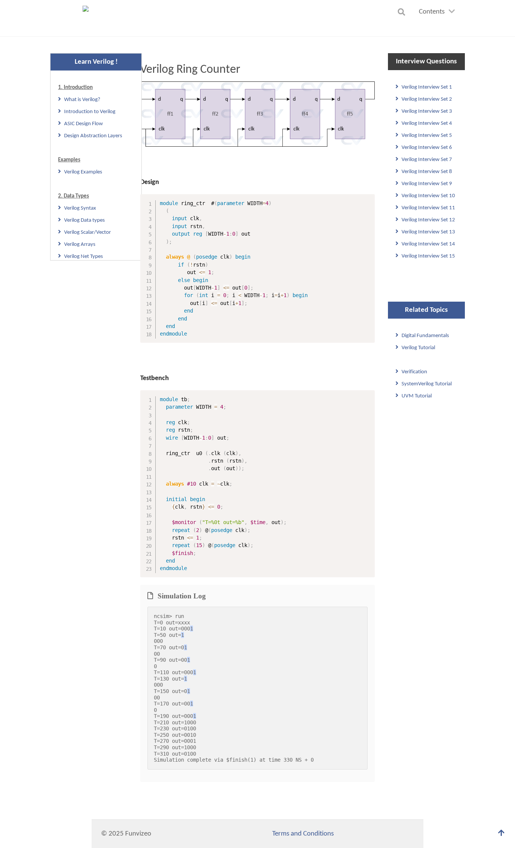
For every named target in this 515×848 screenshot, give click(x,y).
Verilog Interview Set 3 (427, 111)
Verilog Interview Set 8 (427, 172)
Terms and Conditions (303, 833)
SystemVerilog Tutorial (427, 384)
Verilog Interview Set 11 (428, 208)
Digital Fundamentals (425, 336)
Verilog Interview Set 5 (427, 135)
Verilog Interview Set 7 (427, 160)
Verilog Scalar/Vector (87, 232)
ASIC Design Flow (83, 124)
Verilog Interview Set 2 (427, 99)
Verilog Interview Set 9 (427, 184)
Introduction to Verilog (89, 112)
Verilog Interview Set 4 (427, 123)
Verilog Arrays (79, 244)
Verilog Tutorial (418, 348)
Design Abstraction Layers (93, 136)
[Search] (402, 12)
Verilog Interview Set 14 (428, 244)
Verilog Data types (84, 220)
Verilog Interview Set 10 (428, 196)
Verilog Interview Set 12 (428, 220)
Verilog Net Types (83, 256)
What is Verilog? (82, 100)
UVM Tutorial (417, 396)
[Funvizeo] (89, 18)
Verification (414, 372)
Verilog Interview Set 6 (427, 147)
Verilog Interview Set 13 (428, 232)
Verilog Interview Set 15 (428, 256)
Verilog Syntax (80, 208)
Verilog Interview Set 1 (427, 87)
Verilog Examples (83, 172)
